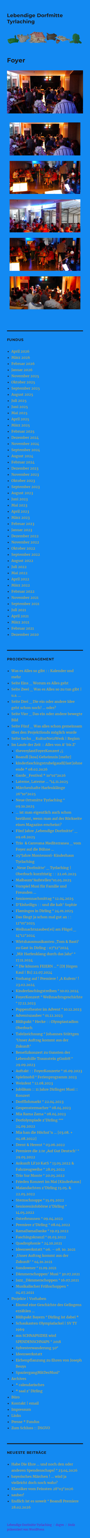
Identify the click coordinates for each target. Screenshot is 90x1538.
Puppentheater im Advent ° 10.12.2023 (48, 1009)
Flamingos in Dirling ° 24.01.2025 (44, 911)
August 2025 (22, 394)
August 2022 (22, 560)
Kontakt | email (25, 1403)
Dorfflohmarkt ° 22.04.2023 (40, 1101)
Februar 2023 (22, 523)
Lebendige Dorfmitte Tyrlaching (29, 1525)
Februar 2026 (23, 363)
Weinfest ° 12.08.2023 (34, 1083)
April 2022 (20, 579)
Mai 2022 (19, 573)
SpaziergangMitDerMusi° (38, 1372)
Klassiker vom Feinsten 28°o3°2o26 (42, 1489)
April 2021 (20, 616)
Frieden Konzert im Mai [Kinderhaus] (48, 1181)
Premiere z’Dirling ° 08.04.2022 (43, 1225)
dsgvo (60, 1525)
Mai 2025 (19, 413)
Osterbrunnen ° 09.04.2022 (39, 1218)
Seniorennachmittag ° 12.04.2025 (45, 898)
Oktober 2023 (23, 480)
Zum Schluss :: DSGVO (30, 1428)
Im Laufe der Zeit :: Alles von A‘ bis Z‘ (43, 744)
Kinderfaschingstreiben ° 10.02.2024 (47, 991)
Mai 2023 (19, 505)
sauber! (17, 1495)
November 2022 (25, 542)
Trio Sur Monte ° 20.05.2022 (40, 1175)
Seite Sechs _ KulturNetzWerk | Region (45, 738)
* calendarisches (30, 1385)
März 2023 (20, 517)
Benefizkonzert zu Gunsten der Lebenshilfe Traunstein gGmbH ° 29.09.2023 (44, 1058)
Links (16, 1415)
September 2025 (25, 388)
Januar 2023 (21, 530)
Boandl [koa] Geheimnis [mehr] (43, 757)
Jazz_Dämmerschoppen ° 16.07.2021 (47, 1280)
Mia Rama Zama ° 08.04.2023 (41, 1114)
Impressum (21, 1409)
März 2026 (20, 357)
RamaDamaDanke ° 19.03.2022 (42, 1231)
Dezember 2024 (25, 437)
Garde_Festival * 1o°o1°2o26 (41, 775)
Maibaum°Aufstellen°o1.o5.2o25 (43, 880)
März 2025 (20, 425)
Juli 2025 (19, 400)
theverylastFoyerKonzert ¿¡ (39, 751)
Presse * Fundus (25, 1422)
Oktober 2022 (23, 548)
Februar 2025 (23, 431)
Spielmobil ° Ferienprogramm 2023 (46, 1077)
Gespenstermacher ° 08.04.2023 (43, 1108)
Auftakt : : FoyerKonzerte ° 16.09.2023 (49, 1071)
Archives (18, 1378)
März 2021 (20, 622)
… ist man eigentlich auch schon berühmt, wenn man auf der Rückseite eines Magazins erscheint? (49, 818)
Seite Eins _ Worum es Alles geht (40, 683)
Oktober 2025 (23, 382)
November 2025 (25, 376)
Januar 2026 (22, 370)
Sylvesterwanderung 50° (37, 1348)
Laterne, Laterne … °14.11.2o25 (42, 781)
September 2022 (25, 554)
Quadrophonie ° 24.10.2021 (39, 1243)
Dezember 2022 (25, 536)
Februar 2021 (22, 628)
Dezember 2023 (24, 468)
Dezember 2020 (25, 634)
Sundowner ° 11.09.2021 (36, 1268)
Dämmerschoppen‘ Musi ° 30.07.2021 (48, 1274)
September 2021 (25, 603)
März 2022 (20, 585)
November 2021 (24, 597)
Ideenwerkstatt (29, 1354)
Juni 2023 (19, 499)
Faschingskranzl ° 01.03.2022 (41, 1237)
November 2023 (25, 474)
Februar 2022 (23, 591)
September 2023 (25, 487)
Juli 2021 (18, 610)
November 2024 (25, 443)
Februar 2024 (23, 462)
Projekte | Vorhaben (28, 1298)
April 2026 (20, 351)
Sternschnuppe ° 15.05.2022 (40, 1200)
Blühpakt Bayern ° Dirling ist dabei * (47, 1317)
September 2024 (25, 450)
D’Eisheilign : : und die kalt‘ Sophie (46, 904)
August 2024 (22, 456)
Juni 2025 (19, 407)
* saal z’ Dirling (29, 1391)
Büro (15, 1397)
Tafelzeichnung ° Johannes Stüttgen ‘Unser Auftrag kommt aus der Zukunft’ (47, 1040)
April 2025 (20, 419)
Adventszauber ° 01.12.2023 (39, 1015)
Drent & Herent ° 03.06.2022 (40, 1145)
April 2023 (20, 511)
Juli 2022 (19, 567)
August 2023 (22, 493)
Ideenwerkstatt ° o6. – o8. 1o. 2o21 (45, 1249)
